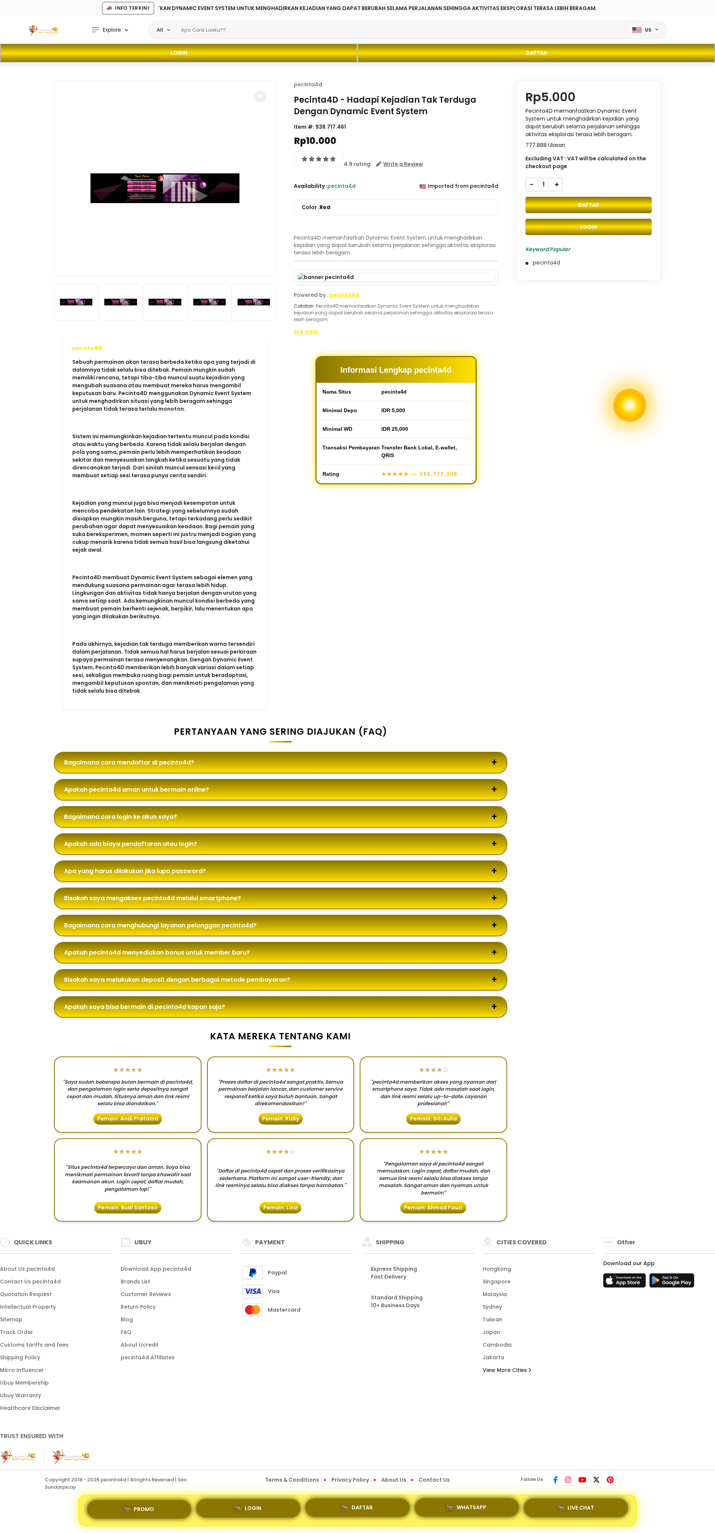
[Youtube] (582, 1480)
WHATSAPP (471, 1510)
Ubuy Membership (24, 1382)
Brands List (135, 1281)
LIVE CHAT (581, 1510)
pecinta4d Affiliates (148, 1357)
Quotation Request (26, 1294)
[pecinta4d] (43, 30)
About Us (393, 1480)
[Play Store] (671, 1282)
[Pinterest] (610, 1480)
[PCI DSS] (17, 1456)
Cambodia (497, 1344)
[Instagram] (568, 1480)
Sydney (492, 1307)
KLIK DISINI (306, 332)
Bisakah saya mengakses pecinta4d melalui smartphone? (152, 898)
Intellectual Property (28, 1307)
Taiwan (492, 1319)
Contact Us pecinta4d (30, 1281)
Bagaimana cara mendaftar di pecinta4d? (129, 762)
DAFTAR (536, 53)
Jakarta (493, 1357)
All (160, 29)
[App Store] (625, 1282)
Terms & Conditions (292, 1480)
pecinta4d (86, 348)
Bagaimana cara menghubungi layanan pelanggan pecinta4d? (160, 925)
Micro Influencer (22, 1370)
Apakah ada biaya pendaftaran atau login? (130, 844)
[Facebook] (555, 1480)
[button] (260, 96)
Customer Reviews (146, 1294)
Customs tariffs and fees (34, 1344)
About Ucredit (140, 1344)
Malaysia (495, 1294)
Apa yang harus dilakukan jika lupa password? (135, 871)
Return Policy (138, 1307)
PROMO (144, 1508)
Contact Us (434, 1480)
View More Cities (505, 1370)
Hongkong (497, 1269)
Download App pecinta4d (156, 1269)
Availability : (310, 186)
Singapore (497, 1281)
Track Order (16, 1332)
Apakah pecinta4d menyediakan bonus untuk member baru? (157, 952)
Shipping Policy (20, 1357)
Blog (127, 1319)
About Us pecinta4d (27, 1269)
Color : (316, 207)
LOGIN (179, 53)
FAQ (126, 1332)
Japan (491, 1332)
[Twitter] (596, 1480)
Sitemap (11, 1319)
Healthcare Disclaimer (30, 1408)
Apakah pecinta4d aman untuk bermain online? (136, 789)
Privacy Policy (350, 1480)
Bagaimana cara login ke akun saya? (120, 816)
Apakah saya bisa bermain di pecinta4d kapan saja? (144, 1007)
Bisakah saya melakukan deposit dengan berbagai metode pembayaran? (177, 979)
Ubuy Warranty (20, 1395)
